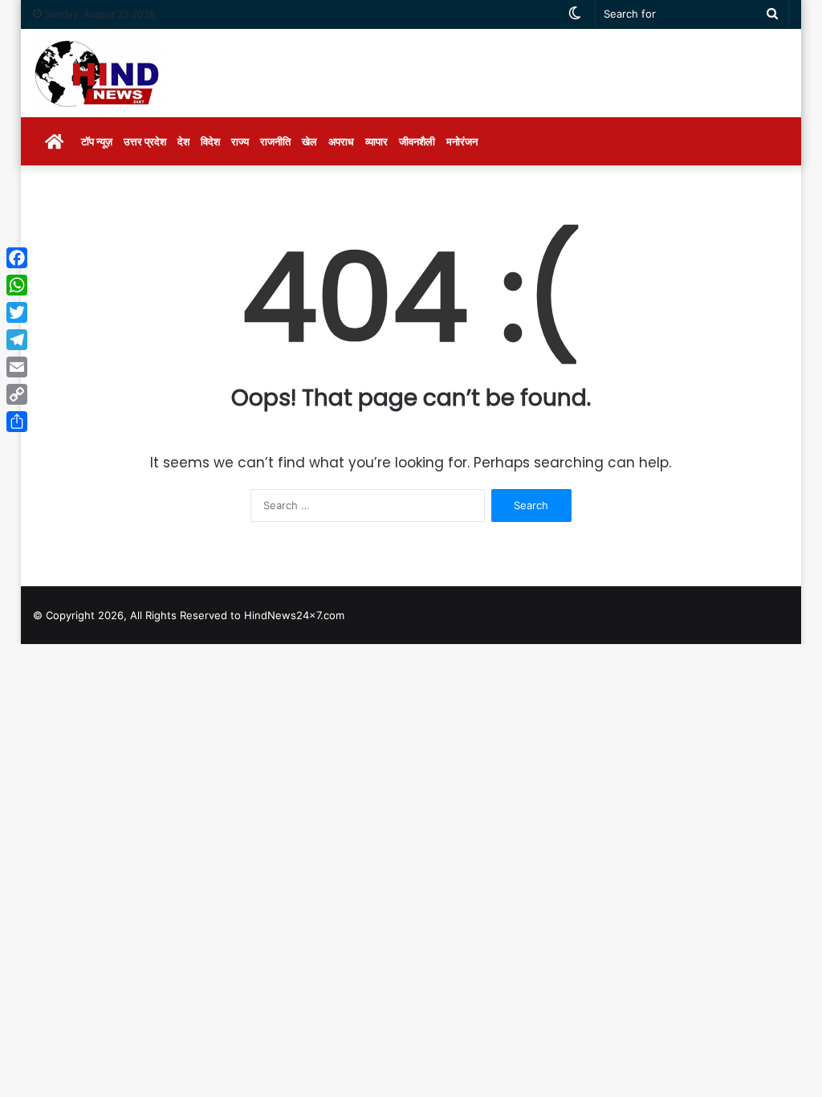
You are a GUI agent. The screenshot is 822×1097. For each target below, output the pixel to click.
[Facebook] (17, 257)
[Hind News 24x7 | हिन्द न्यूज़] (97, 73)
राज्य (240, 141)
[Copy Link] (17, 394)
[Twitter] (17, 312)
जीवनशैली (417, 141)
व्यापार (376, 141)
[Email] (17, 367)
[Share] (17, 421)
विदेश (210, 141)
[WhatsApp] (17, 285)
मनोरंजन (462, 141)
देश (183, 141)
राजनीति (275, 141)
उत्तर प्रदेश (145, 141)
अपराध (341, 141)
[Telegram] (17, 339)
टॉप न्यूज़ (96, 141)
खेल (309, 141)
